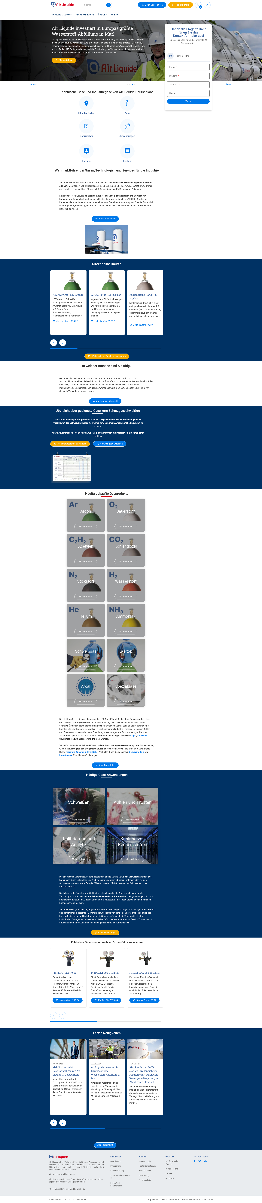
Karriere (114, 14)
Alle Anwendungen (85, 14)
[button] (53, 342)
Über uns (102, 14)
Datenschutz (207, 1199)
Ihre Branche (115, 1166)
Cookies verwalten (189, 1199)
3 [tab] (132, 84)
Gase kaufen (115, 1161)
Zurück (33, 84)
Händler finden (145, 1170)
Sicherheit (170, 1178)
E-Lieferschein (145, 1180)
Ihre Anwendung (117, 1170)
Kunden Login (145, 1161)
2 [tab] (129, 84)
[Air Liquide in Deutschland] (62, 4)
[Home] (59, 1156)
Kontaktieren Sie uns (147, 1166)
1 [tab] (127, 84)
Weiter (229, 84)
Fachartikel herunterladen (116, 1184)
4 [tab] (134, 84)
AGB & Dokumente (170, 1199)
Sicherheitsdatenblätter (119, 1175)
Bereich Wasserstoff (140, 919)
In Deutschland (172, 1169)
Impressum (153, 1199)
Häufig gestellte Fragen (172, 1162)
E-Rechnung (144, 1175)
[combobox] (96, 5)
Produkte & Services (62, 14)
